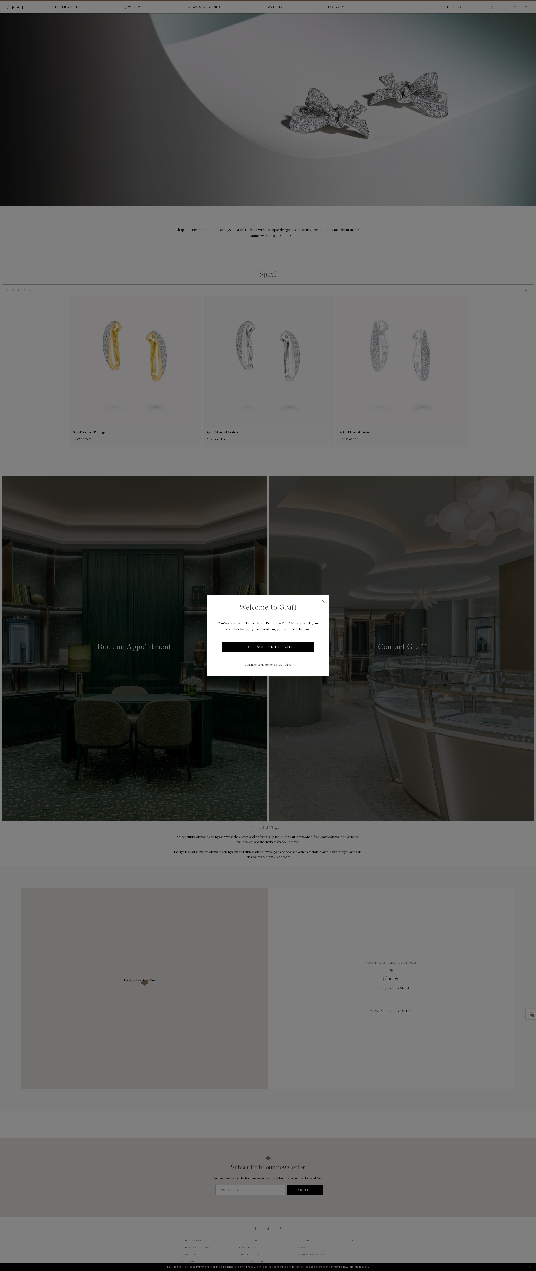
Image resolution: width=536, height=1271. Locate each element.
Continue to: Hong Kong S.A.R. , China (268, 665)
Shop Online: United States (268, 647)
